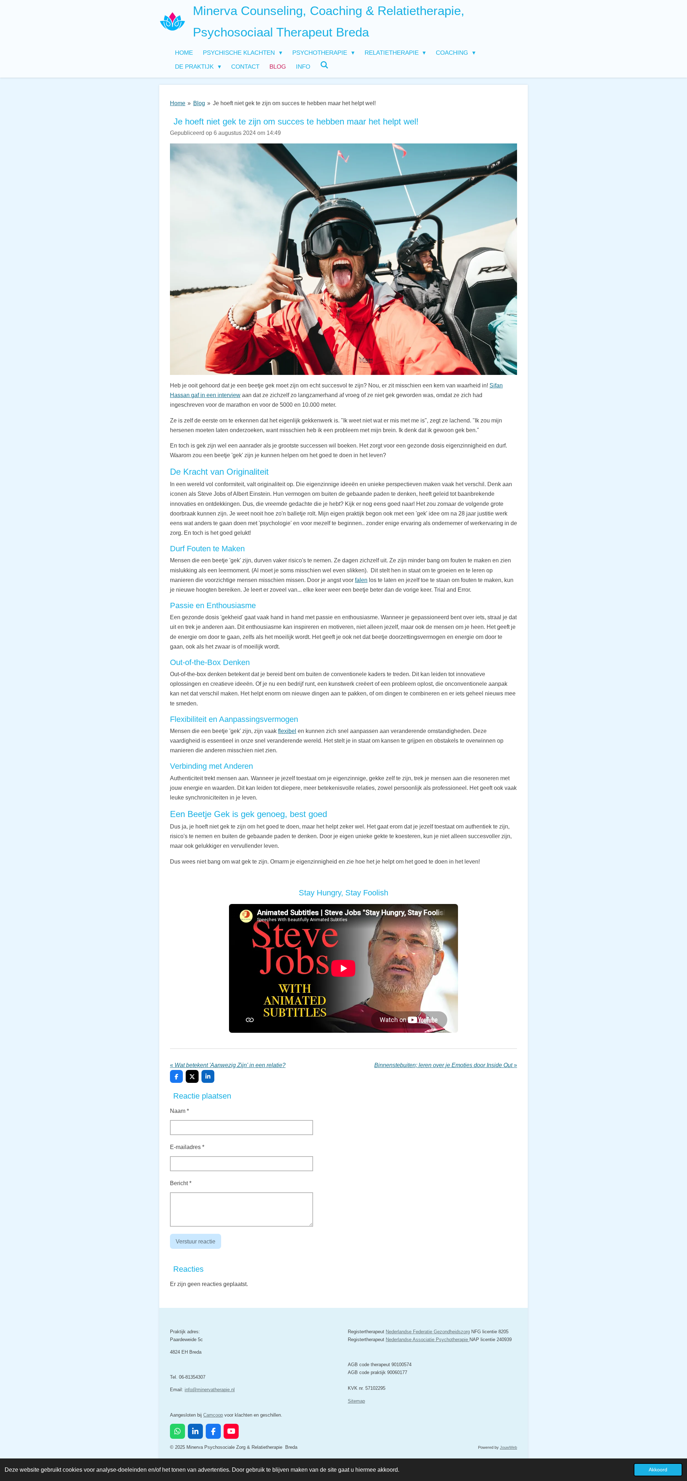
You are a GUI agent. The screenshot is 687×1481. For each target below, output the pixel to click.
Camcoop (213, 1415)
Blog (199, 103)
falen (361, 580)
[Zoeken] (324, 65)
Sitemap (356, 1401)
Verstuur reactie (195, 1241)
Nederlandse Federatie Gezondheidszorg (428, 1331)
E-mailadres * (187, 1147)
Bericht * (180, 1183)
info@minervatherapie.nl (210, 1389)
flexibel (287, 731)
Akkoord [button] (658, 1469)
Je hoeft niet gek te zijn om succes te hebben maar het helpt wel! (294, 103)
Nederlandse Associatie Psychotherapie (427, 1339)
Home (177, 103)
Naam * (179, 1111)
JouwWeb (508, 1447)
